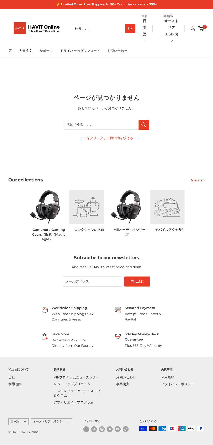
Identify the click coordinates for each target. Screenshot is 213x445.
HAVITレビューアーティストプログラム (77, 393)
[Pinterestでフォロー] (110, 429)
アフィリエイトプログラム (74, 402)
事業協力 (122, 384)
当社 (11, 377)
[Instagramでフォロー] (102, 429)
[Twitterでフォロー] (94, 429)
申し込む (137, 281)
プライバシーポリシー (177, 384)
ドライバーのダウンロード (80, 51)
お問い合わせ (117, 51)
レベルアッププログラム (72, 384)
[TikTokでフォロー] (126, 429)
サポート (46, 51)
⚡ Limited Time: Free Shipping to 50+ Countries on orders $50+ (106, 4)
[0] (201, 28)
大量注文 (25, 51)
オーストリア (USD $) (48, 421)
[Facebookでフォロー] (86, 429)
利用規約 (15, 384)
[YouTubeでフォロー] (118, 429)
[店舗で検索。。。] (144, 125)
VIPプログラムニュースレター (76, 377)
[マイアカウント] (193, 28)
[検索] (130, 28)
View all (198, 180)
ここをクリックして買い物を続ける (106, 138)
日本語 (15, 421)
